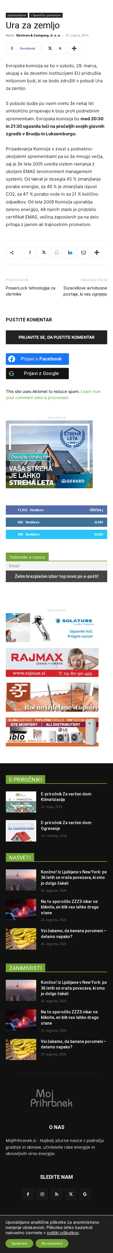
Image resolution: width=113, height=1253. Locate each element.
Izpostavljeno (17, 15)
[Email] (83, 252)
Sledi (98, 522)
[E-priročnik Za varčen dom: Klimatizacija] (21, 802)
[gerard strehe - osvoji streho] (49, 486)
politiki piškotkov (63, 1232)
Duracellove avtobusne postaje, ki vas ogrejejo (85, 291)
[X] (43, 252)
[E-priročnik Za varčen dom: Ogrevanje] (21, 831)
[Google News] (85, 1194)
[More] (74, 48)
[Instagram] (42, 1194)
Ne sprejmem (52, 1243)
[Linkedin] (70, 252)
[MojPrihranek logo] (56, 1097)
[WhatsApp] (56, 252)
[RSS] (56, 1194)
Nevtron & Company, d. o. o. (38, 35)
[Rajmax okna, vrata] (52, 679)
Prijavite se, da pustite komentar (56, 337)
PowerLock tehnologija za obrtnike (30, 291)
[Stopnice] (52, 714)
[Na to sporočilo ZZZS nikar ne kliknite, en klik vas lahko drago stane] (21, 909)
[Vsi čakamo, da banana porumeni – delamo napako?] (21, 939)
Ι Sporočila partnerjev (46, 15)
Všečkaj (96, 510)
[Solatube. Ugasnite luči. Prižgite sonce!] (52, 645)
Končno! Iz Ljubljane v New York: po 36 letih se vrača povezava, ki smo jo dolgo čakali (74, 878)
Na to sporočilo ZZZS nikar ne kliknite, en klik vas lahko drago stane (70, 907)
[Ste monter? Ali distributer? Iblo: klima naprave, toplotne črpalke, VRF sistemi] (52, 749)
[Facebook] (30, 252)
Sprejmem (19, 1243)
